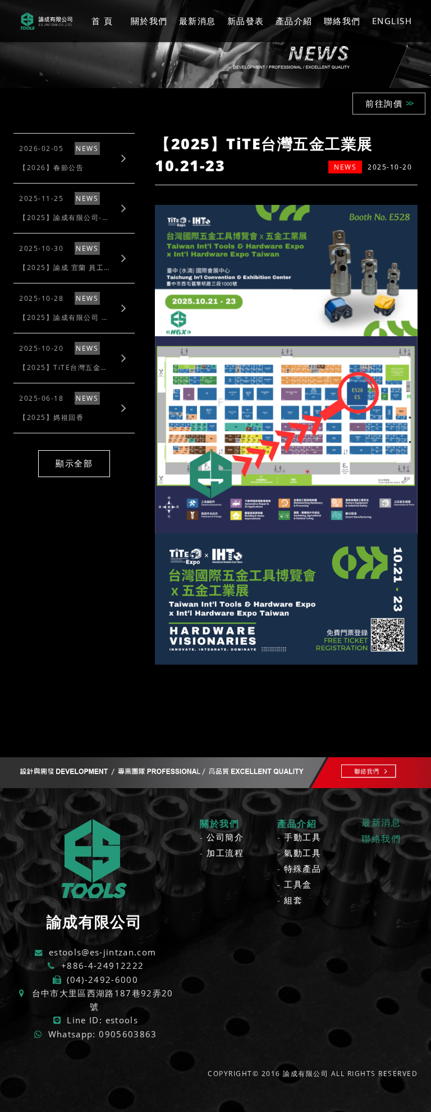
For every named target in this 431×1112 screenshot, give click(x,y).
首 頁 (102, 20)
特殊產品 (302, 868)
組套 (293, 899)
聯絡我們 (342, 20)
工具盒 (298, 884)
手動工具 (302, 837)
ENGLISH (392, 20)
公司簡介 (225, 837)
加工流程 (225, 852)
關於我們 (149, 20)
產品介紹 (294, 20)
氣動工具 (302, 852)
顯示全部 (74, 463)
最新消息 (197, 20)
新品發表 (245, 20)
